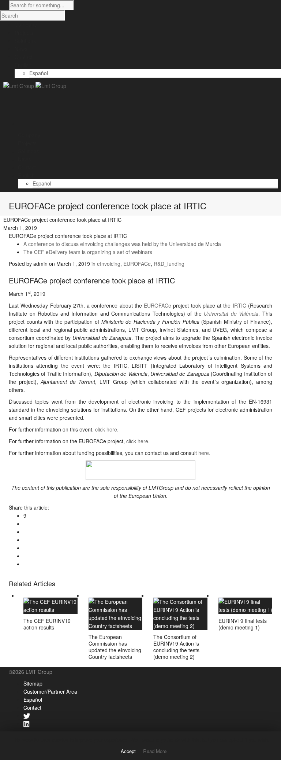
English (26, 175)
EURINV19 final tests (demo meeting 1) (242, 624)
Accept (128, 751)
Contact (27, 167)
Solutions (28, 151)
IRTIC (239, 305)
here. (203, 452)
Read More (154, 751)
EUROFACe (137, 263)
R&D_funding (169, 263)
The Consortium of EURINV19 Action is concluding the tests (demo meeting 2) (176, 646)
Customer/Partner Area (50, 691)
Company (29, 135)
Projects (27, 143)
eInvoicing (108, 263)
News (24, 159)
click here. (107, 429)
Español (38, 73)
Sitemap (32, 683)
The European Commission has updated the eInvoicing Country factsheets (115, 646)
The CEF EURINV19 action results (47, 624)
